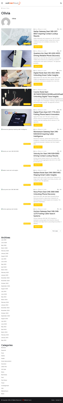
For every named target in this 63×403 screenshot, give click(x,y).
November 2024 (5, 280)
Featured (3, 350)
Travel (2, 383)
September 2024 (5, 286)
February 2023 (5, 334)
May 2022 (3, 340)
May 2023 (3, 326)
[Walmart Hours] (13, 3)
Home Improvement (6, 361)
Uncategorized (5, 385)
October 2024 (4, 283)
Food (2, 353)
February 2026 (5, 250)
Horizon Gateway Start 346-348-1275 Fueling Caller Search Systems (46, 213)
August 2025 (4, 256)
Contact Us (58, 400)
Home (4, 8)
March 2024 (4, 299)
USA (2, 388)
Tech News (4, 380)
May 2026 (3, 245)
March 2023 (4, 332)
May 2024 (3, 297)
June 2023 (4, 324)
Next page (55, 231)
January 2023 (4, 337)
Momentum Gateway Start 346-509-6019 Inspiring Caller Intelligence (46, 134)
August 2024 (4, 288)
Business (3, 347)
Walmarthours (4, 391)
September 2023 (5, 315)
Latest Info (4, 366)
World (2, 393)
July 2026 (3, 240)
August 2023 (4, 318)
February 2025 (5, 272)
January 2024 (4, 305)
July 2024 (3, 291)
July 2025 (3, 259)
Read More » (38, 46)
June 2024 (4, 294)
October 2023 (4, 313)
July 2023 (3, 321)
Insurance (3, 364)
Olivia (14, 18)
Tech (2, 377)
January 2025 (4, 275)
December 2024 (5, 278)
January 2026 (4, 253)
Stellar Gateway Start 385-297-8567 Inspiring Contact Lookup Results (46, 33)
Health (3, 358)
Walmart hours (27, 400)
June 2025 (4, 261)
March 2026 (4, 248)
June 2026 (4, 242)
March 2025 (4, 269)
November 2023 (5, 310)
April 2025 (3, 267)
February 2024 (5, 302)
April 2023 (3, 329)
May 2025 (3, 264)
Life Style (3, 369)
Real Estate (4, 374)
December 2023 (5, 307)
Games (3, 355)
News (2, 372)
